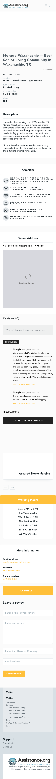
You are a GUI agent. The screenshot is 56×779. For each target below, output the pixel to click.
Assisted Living (12, 74)
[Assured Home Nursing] (28, 462)
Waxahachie (35, 80)
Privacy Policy (9, 743)
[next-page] (12, 487)
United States (19, 80)
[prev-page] (6, 487)
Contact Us (7, 746)
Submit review (13, 673)
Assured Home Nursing (34, 473)
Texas (6, 80)
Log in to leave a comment (24, 384)
